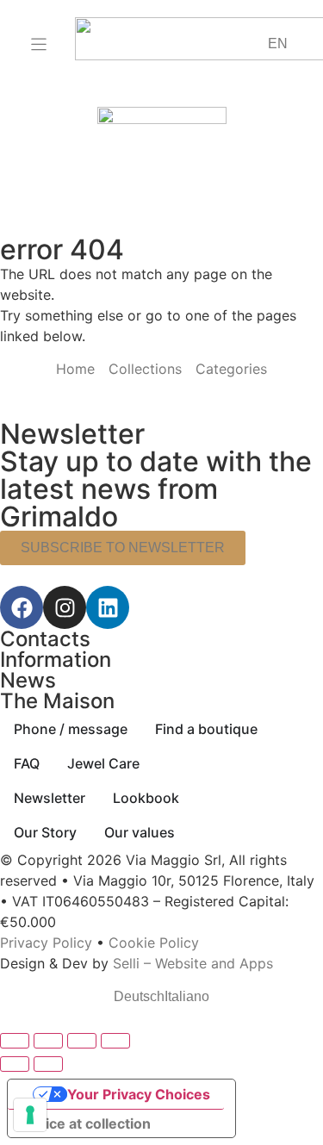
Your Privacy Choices (138, 1094)
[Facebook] (21, 607)
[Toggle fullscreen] (48, 1041)
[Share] (81, 1041)
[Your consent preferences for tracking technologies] (30, 1114)
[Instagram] (64, 607)
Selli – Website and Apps (193, 963)
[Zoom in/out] (14, 1041)
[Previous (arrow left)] (14, 1064)
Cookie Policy (154, 942)
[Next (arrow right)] (48, 1064)
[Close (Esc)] (115, 1041)
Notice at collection (86, 1123)
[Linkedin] (107, 607)
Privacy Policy (46, 942)
